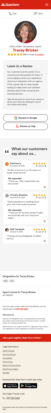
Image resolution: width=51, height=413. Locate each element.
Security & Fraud (9, 354)
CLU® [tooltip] (12, 281)
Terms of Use (8, 362)
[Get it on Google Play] (28, 385)
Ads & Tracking (8, 351)
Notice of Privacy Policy (12, 365)
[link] (13, 4)
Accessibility (7, 358)
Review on (27, 118)
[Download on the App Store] (10, 385)
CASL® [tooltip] (6, 281)
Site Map (6, 373)
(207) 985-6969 (22, 309)
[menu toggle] (47, 5)
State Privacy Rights (10, 369)
